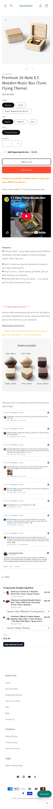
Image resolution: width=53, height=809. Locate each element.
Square (8, 105)
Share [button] (7, 577)
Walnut (20, 121)
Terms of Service (12, 748)
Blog (7, 713)
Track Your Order (12, 701)
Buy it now (26, 170)
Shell (20, 105)
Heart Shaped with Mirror (16, 111)
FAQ (7, 707)
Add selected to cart (14, 644)
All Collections (11, 689)
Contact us (10, 719)
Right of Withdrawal (14, 765)
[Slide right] (32, 69)
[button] (5, 6)
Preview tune (44, 794)
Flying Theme (11, 132)
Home (8, 682)
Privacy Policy (11, 742)
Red (32, 121)
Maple (7, 121)
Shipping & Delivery (13, 695)
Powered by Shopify (34, 798)
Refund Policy (11, 736)
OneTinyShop (22, 798)
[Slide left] (21, 69)
